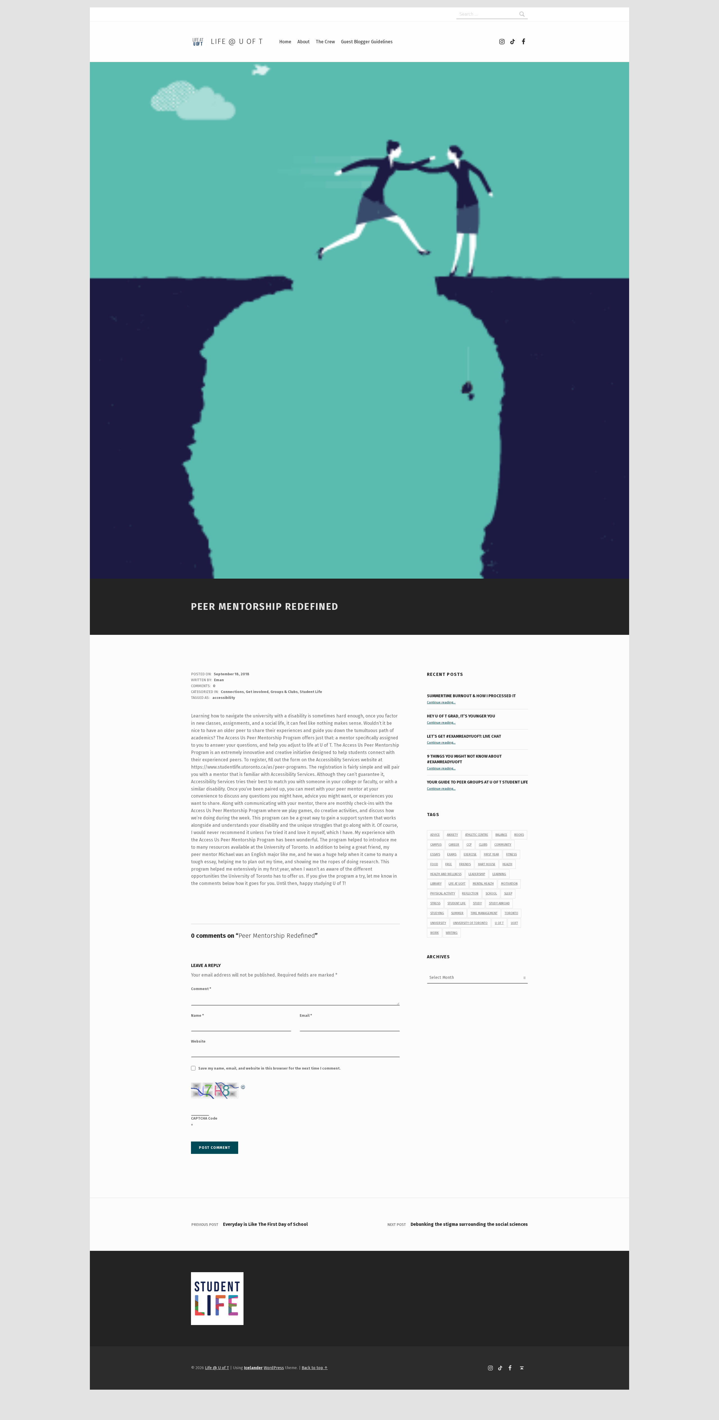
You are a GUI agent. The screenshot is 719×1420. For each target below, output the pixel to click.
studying (437, 913)
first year (491, 854)
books (519, 835)
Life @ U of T (237, 41)
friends (465, 864)
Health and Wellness (445, 874)
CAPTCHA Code (204, 1118)
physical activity (442, 893)
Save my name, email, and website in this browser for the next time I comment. (269, 1068)
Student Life (311, 692)
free (448, 864)
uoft (514, 923)
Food (434, 864)
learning (499, 874)
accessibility (223, 698)
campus (436, 844)
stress (435, 903)
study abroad (499, 903)
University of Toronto (470, 923)
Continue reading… (441, 702)
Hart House (486, 864)
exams (451, 854)
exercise (470, 854)
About (303, 41)
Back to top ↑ (315, 1367)
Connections (232, 692)
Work (434, 933)
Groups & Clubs (284, 692)
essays (435, 854)
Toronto (511, 913)
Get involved (257, 692)
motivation (509, 883)
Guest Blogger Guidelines (367, 41)
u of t (499, 923)
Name (197, 1015)
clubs (483, 844)
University (438, 923)
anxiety (452, 835)
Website (198, 1041)
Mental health (483, 883)
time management (484, 913)
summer (457, 913)
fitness (511, 854)
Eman (219, 680)
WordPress (274, 1367)
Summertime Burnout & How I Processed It (471, 695)
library (436, 883)
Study (477, 903)
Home (285, 41)
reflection (470, 893)
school (491, 893)
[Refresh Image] (243, 1086)
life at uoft (457, 883)
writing (452, 933)
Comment (201, 989)
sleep (508, 893)
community (502, 844)
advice (435, 835)
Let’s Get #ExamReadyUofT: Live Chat (464, 736)
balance (501, 835)
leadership (476, 874)
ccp (469, 844)
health (507, 864)
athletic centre (476, 835)
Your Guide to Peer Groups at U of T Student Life (477, 782)
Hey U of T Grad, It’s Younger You (461, 716)
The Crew (325, 41)
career (454, 844)
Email (306, 1015)
